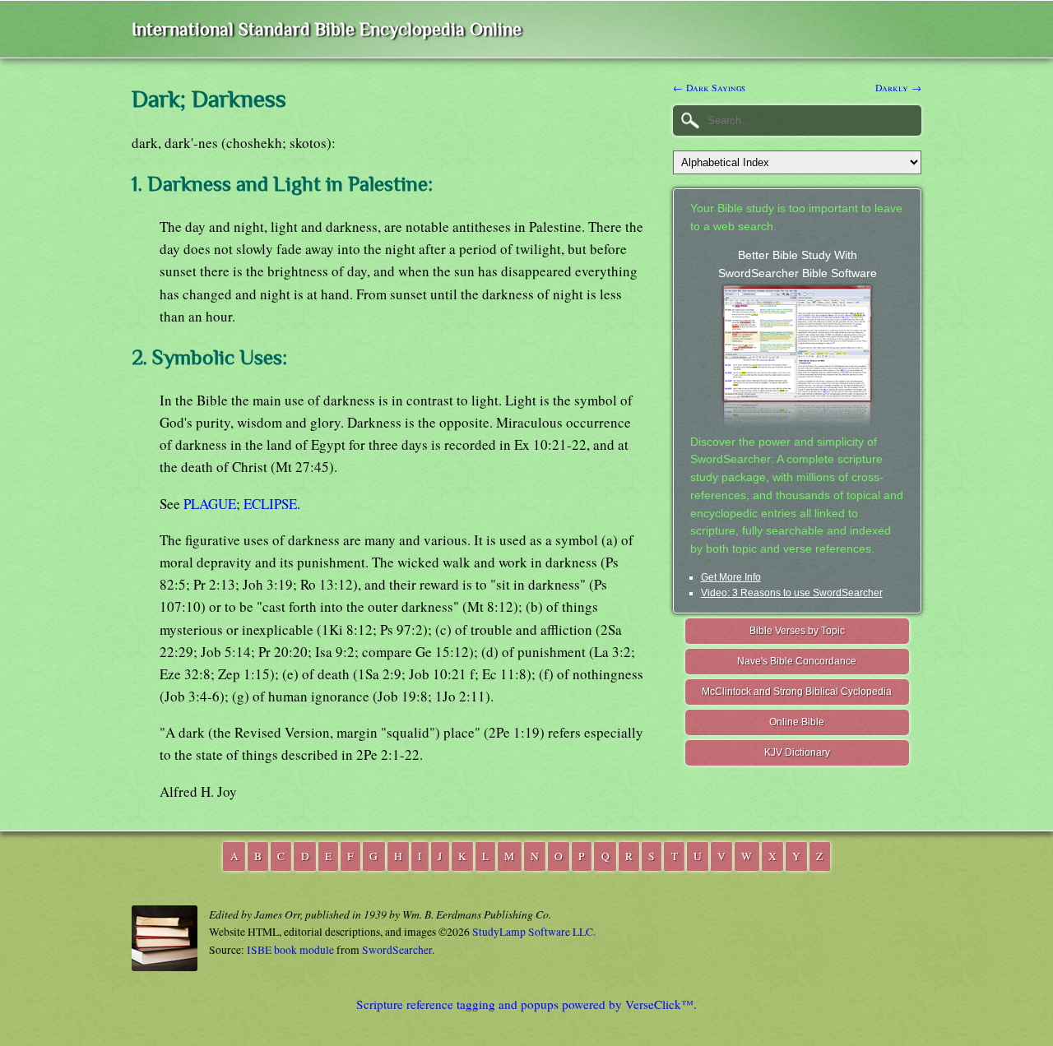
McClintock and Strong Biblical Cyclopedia (797, 691)
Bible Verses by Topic (797, 630)
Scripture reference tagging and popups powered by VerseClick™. (526, 1004)
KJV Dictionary (797, 752)
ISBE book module (290, 949)
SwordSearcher (397, 949)
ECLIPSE (270, 503)
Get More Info (731, 577)
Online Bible (796, 722)
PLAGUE (209, 503)
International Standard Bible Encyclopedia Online (327, 29)
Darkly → (898, 87)
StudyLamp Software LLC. (534, 931)
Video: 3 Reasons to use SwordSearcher (792, 593)
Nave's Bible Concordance (796, 661)
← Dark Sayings (709, 87)
